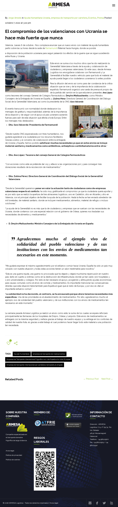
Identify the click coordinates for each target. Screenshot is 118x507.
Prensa (100, 18)
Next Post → (107, 379)
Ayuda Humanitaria (21, 354)
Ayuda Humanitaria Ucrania (37, 18)
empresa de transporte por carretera (69, 18)
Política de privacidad (14, 455)
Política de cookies (13, 460)
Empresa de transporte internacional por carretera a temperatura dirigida (35, 365)
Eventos (92, 18)
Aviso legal (10, 451)
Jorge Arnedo (14, 18)
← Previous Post (91, 379)
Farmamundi (51, 48)
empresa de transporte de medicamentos (49, 354)
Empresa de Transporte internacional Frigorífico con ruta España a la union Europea (39, 359)
